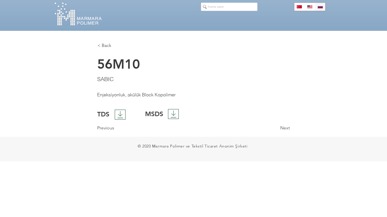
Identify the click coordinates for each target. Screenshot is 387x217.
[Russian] (320, 7)
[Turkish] (299, 7)
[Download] (120, 115)
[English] (310, 7)
